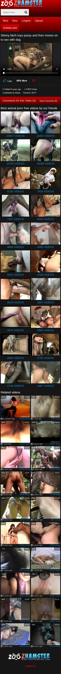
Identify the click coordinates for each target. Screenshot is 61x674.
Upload (39, 20)
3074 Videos (15, 330)
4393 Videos (45, 247)
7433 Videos (45, 191)
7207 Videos (15, 219)
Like (10, 81)
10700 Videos (15, 163)
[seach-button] (26, 12)
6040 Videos (45, 219)
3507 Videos (45, 302)
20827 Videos (15, 135)
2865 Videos (45, 330)
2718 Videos (15, 385)
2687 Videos (45, 385)
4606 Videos (15, 247)
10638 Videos (45, 163)
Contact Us (31, 666)
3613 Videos (15, 302)
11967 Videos (46, 135)
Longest (26, 20)
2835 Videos (15, 358)
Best (5, 20)
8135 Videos (15, 191)
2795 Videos (45, 358)
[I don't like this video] (34, 80)
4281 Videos (15, 274)
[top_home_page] (23, 3)
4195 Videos (45, 274)
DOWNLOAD (10, 28)
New (14, 20)
